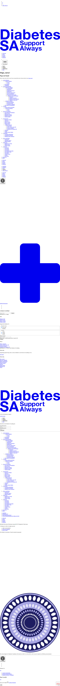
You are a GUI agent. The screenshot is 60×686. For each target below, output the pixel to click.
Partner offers (2, 365)
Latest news (7, 139)
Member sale (2, 366)
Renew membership (3, 361)
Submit (13, 313)
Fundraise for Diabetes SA (12, 129)
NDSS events (7, 144)
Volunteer (6, 130)
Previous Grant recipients (7, 673)
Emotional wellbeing (11, 104)
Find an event (7, 113)
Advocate (4, 53)
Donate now (9, 125)
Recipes (1, 364)
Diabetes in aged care (13, 100)
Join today (2, 354)
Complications (9, 88)
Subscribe (2, 430)
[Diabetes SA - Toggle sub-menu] (2, 80)
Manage (3, 56)
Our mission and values (9, 150)
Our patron (7, 152)
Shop (3, 69)
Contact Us (4, 157)
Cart (3, 168)
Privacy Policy (5, 530)
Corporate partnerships (9, 134)
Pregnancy (11, 96)
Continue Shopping (12, 682)
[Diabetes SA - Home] (30, 29)
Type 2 (8, 83)
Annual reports (7, 154)
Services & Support (6, 111)
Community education (9, 135)
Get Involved (5, 118)
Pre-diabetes (7, 84)
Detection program (8, 114)
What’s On (5, 142)
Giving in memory (10, 128)
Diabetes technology (11, 90)
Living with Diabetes (7, 86)
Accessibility (3, 183)
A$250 (3, 334)
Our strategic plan (8, 151)
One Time (4, 327)
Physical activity (10, 103)
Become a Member (3, 360)
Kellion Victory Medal (9, 132)
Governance (7, 149)
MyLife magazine (3, 362)
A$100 (3, 332)
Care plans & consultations (10, 105)
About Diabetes (6, 80)
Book (4, 66)
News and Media (6, 138)
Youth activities (7, 116)
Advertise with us (8, 140)
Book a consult (7, 122)
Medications (9, 91)
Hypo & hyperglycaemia (11, 94)
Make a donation (9, 124)
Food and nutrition (10, 102)
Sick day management (11, 92)
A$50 (3, 331)
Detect (3, 54)
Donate (4, 67)
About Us (5, 146)
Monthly (4, 328)
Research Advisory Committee (8, 675)
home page (30, 78)
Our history (7, 156)
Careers (6, 155)
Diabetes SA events (8, 143)
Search (4, 169)
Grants (6, 131)
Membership (5, 68)
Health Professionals (4, 303)
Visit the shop (7, 123)
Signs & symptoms (9, 108)
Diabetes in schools (13, 97)
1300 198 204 (5, 5)
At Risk (4, 106)
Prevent (3, 55)
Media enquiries (8, 141)
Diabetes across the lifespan (13, 95)
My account (2, 359)
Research (4, 57)
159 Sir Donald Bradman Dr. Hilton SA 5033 (10, 516)
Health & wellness (9, 101)
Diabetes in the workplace (14, 98)
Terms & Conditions (6, 529)
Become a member (8, 119)
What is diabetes (9, 81)
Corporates (5, 133)
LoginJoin (4, 166)
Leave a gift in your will (11, 127)
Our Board (7, 147)
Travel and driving (10, 93)
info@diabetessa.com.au (6, 515)
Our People (7, 148)
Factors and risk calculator (9, 107)
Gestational (7, 85)
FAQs (3, 158)
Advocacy (6, 120)
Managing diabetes (9, 87)
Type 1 (8, 82)
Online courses (7, 145)
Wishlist (4, 167)
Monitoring (9, 89)
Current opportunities (6, 672)
